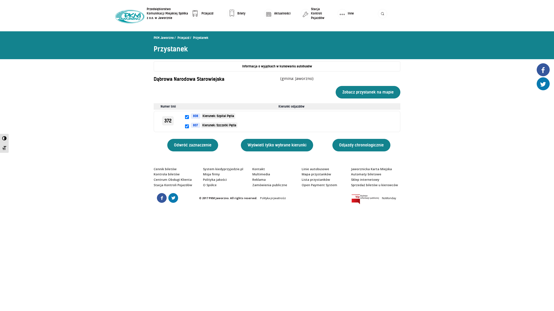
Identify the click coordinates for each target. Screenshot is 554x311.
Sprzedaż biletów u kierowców (374, 185)
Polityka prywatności (273, 198)
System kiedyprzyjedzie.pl (223, 169)
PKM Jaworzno (164, 38)
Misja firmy (211, 174)
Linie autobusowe (315, 169)
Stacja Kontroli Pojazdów (173, 185)
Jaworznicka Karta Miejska (371, 169)
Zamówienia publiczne (269, 185)
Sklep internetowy (365, 180)
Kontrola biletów (167, 174)
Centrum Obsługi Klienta (173, 180)
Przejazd (183, 38)
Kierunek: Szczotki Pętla (219, 125)
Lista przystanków (316, 180)
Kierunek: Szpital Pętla (218, 116)
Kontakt (258, 169)
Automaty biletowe (366, 174)
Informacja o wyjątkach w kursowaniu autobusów (277, 66)
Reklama (259, 180)
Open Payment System (319, 185)
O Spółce (210, 185)
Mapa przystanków (316, 174)
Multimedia (261, 174)
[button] (382, 17)
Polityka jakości (215, 180)
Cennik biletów (165, 169)
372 (168, 121)
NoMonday (389, 198)
